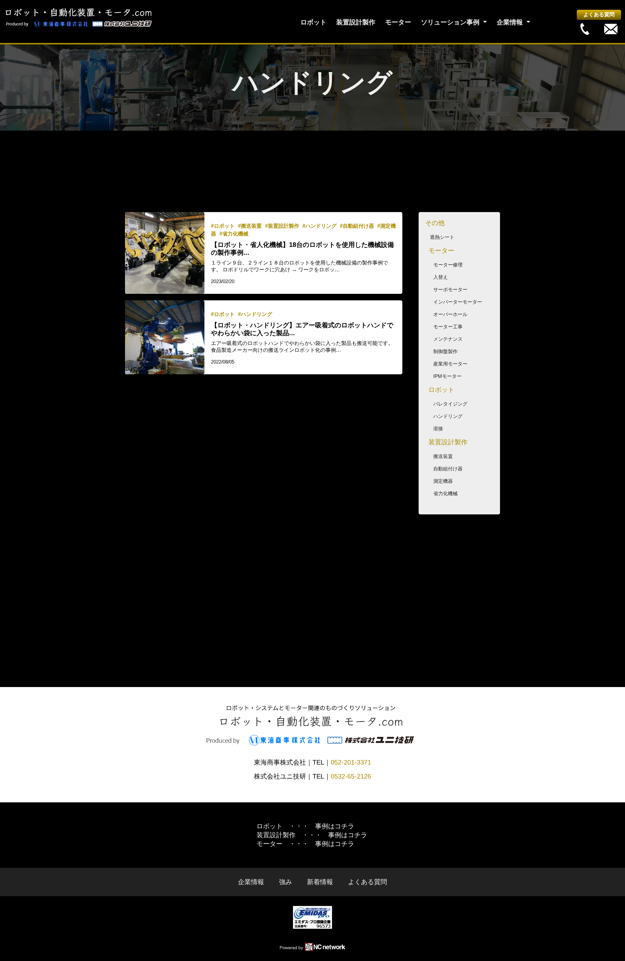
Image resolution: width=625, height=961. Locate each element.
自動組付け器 (448, 468)
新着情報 (320, 881)
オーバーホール (450, 314)
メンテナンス (448, 339)
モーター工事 (448, 326)
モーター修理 (448, 264)
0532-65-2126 (351, 776)
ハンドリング (448, 416)
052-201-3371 (351, 762)
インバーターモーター (457, 302)
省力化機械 (445, 493)
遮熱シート (442, 237)
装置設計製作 (355, 22)
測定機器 (443, 481)
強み (285, 881)
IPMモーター (447, 376)
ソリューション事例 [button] (451, 22)
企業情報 (251, 881)
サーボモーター (450, 289)
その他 (435, 222)
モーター (398, 22)
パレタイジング (450, 404)
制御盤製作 (445, 351)
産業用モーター (450, 363)
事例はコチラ (334, 826)
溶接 (438, 428)
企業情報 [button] (511, 22)
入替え (440, 277)
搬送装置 (443, 456)
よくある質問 (599, 14)
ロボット (313, 22)
